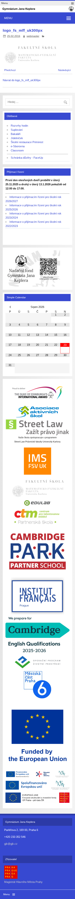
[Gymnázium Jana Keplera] (37, 10)
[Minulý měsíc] (10, 307)
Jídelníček (17, 138)
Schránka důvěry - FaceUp (27, 157)
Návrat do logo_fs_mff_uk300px (22, 80)
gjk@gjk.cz (10, 843)
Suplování (17, 129)
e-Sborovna (18, 146)
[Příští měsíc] (64, 307)
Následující (64, 70)
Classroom (17, 150)
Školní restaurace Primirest (27, 142)
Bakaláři (15, 133)
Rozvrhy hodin (19, 125)
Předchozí (10, 70)
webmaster (33, 36)
